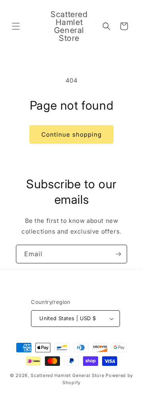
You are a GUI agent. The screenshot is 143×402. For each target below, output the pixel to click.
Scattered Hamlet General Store (67, 375)
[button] (16, 26)
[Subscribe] (118, 254)
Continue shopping (71, 134)
